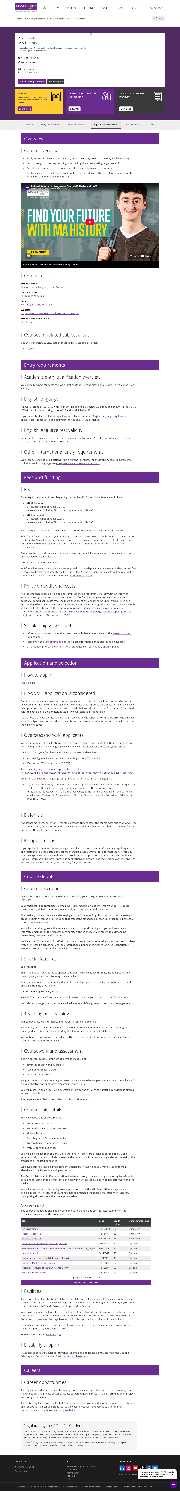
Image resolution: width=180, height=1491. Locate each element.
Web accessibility (70, 1486)
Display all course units (86, 1282)
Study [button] (55, 8)
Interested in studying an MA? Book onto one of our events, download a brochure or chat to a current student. (157, 1474)
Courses (50, 18)
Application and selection (106, 124)
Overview (28, 124)
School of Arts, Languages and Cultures (43, 287)
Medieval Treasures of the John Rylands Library (45, 1267)
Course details (133, 124)
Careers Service (72, 1403)
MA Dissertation (30, 1228)
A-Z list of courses (64, 18)
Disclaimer (20, 1486)
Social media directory (129, 1474)
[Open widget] (173, 1484)
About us (31, 322)
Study (26, 18)
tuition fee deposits (81, 575)
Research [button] (69, 8)
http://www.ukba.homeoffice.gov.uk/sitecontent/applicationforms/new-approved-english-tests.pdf (77, 772)
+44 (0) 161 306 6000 (25, 1466)
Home (44, 7)
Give (135, 8)
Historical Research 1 (32, 1233)
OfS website (112, 1437)
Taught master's (38, 18)
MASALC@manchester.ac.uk (36, 304)
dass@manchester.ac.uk (76, 1356)
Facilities (51, 1334)
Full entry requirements (32, 81)
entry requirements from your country (78, 463)
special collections (122, 1312)
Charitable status (112, 1486)
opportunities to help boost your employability (48, 1410)
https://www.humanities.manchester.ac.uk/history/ (50, 313)
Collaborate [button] (88, 8)
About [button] (103, 8)
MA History (80, 18)
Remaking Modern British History (38, 1262)
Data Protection (35, 1486)
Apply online (28, 682)
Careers (153, 124)
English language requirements (110, 416)
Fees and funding (76, 124)
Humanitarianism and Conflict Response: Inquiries (46, 1258)
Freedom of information (91, 1486)
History (31, 348)
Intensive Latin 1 (30, 1253)
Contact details (22, 1471)
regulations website (75, 1445)
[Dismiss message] (177, 1469)
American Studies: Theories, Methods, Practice (44, 1243)
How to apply (56, 81)
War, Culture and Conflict (34, 1272)
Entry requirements (50, 124)
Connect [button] (117, 8)
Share (160, 18)
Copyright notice (52, 1486)
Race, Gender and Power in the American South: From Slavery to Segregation (59, 1248)
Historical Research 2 (32, 1238)
